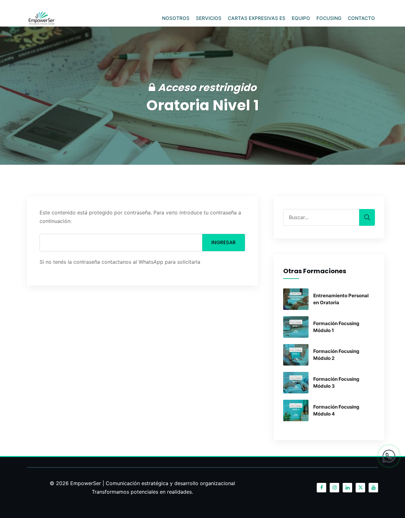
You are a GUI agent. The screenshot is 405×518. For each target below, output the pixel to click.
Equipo (301, 18)
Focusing (328, 18)
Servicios (208, 18)
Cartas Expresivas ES (256, 18)
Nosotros (176, 18)
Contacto (361, 18)
